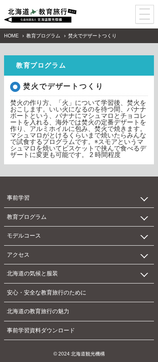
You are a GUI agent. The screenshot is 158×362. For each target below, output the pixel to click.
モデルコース (24, 235)
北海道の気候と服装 (32, 273)
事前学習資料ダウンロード (41, 330)
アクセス (18, 254)
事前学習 (18, 197)
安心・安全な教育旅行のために (46, 292)
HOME (11, 36)
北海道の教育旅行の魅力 (38, 311)
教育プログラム (43, 36)
